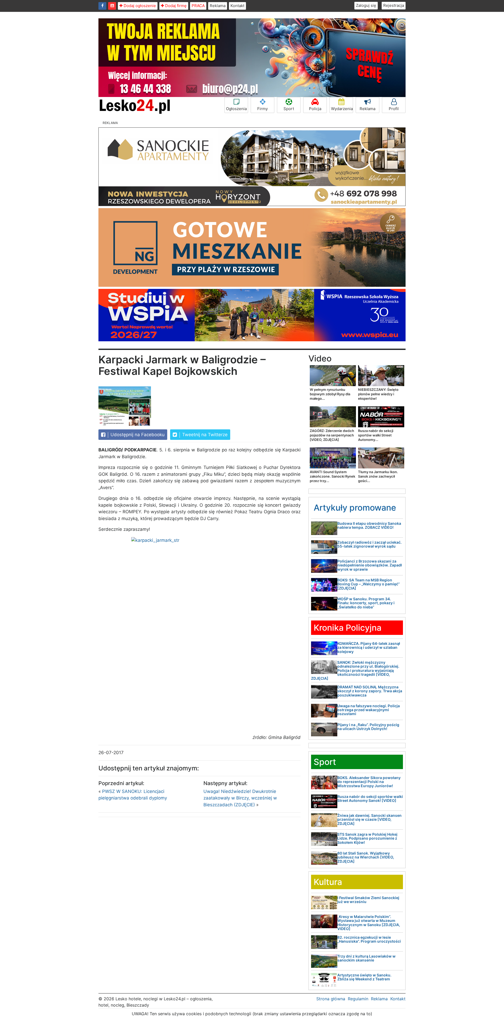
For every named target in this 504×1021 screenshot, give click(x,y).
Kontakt (237, 5)
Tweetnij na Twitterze (204, 434)
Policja (315, 108)
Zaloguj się (366, 5)
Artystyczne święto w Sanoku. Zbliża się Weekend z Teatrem (364, 977)
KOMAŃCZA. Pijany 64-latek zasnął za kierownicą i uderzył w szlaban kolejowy (368, 647)
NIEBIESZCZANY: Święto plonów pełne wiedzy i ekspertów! (378, 394)
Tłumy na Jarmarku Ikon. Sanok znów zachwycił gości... (378, 476)
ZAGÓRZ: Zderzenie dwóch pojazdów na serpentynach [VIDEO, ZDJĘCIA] (332, 435)
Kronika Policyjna (347, 628)
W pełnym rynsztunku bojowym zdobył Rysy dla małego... (330, 394)
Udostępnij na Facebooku (137, 434)
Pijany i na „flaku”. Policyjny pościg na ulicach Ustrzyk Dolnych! (368, 726)
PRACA (198, 5)
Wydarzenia (342, 108)
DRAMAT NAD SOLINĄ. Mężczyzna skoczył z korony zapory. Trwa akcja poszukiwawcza (369, 691)
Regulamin (358, 998)
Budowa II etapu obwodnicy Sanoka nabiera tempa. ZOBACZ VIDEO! (369, 525)
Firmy (262, 108)
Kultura (328, 882)
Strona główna (330, 998)
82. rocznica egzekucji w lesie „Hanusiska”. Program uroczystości (369, 939)
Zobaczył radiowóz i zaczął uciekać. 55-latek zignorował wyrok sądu (369, 544)
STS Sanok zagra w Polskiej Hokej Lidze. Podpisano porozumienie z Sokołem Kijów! (367, 838)
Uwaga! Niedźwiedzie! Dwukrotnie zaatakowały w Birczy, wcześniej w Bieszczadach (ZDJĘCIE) (240, 798)
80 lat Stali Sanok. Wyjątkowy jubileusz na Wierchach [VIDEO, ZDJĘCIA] (365, 857)
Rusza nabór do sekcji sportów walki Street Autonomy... (375, 435)
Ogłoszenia (236, 108)
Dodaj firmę (175, 5)
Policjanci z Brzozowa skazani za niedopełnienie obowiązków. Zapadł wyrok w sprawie (369, 565)
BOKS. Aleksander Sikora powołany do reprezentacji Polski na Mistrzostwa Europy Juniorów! (369, 781)
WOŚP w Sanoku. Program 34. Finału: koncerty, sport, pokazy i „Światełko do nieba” (366, 603)
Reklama (217, 5)
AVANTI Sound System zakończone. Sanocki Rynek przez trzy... (332, 476)
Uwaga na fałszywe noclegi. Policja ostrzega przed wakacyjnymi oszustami (368, 710)
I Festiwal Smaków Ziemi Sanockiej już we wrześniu (368, 899)
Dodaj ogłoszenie (139, 5)
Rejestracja (393, 5)
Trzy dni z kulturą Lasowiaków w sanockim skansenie (366, 958)
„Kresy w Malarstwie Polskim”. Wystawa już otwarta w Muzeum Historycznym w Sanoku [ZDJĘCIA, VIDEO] (368, 922)
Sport (289, 108)
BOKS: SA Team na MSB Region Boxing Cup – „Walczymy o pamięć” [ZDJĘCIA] (368, 584)
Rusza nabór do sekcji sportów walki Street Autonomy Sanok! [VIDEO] (370, 798)
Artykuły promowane (355, 508)
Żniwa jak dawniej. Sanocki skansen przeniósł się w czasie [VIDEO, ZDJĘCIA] (369, 819)
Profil (394, 108)
